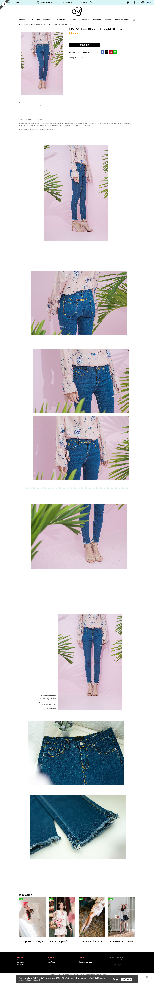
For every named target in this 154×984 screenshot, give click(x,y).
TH (149, 2)
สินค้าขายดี (61, 20)
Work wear (93, 58)
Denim (76, 58)
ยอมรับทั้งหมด (126, 979)
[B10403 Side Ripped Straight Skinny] (42, 63)
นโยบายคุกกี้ (36, 980)
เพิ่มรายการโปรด (74, 52)
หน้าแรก (22, 20)
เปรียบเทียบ (88, 52)
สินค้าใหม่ (20, 960)
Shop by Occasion (84, 58)
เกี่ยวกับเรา (97, 20)
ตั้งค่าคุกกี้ (115, 979)
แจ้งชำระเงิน (85, 20)
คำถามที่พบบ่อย (84, 960)
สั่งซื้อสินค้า (85, 45)
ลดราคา (73, 20)
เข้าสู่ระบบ (7, 2)
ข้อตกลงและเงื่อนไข (122, 20)
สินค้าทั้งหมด (33, 20)
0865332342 (119, 957)
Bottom (104, 58)
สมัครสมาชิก (19, 2)
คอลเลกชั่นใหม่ (48, 20)
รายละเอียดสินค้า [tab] (26, 119)
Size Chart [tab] (38, 119)
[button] (134, 20)
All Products (110, 58)
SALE (98, 58)
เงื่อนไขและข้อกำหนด (85, 962)
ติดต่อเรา (108, 20)
